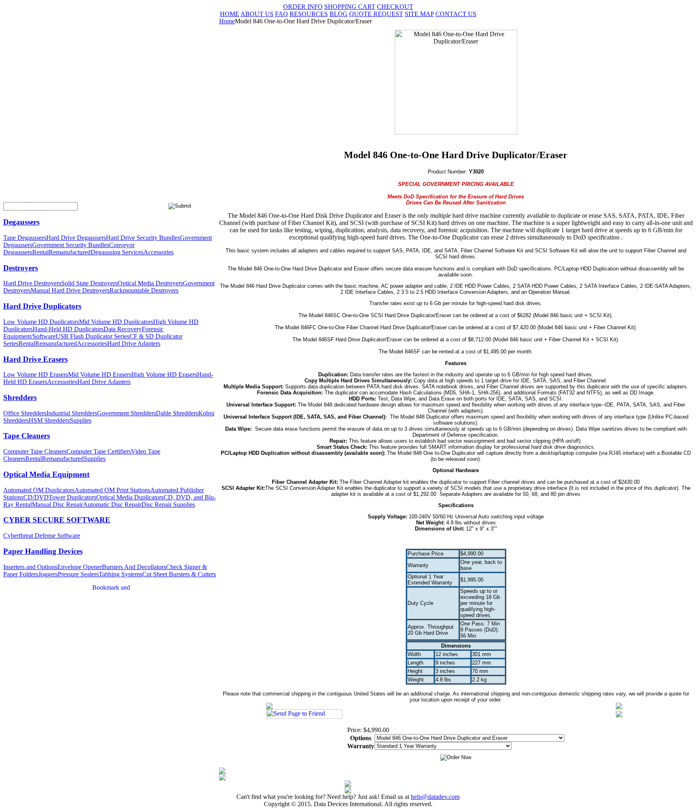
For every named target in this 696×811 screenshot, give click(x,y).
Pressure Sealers (78, 574)
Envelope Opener (79, 566)
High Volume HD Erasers (164, 374)
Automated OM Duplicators (39, 490)
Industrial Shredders (71, 413)
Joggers (48, 574)
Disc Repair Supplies (168, 504)
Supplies (80, 420)
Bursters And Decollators (134, 566)
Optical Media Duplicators (130, 497)
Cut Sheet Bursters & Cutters (179, 574)
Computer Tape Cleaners (34, 451)
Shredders (20, 397)
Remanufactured (70, 252)
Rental (40, 252)
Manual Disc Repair (57, 504)
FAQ (281, 13)
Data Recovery (123, 329)
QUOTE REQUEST (376, 13)
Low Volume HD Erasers (35, 374)
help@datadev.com (435, 796)
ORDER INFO (303, 6)
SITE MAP (419, 13)
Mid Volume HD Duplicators (116, 321)
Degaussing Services (117, 252)
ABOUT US (256, 13)
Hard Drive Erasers (35, 359)
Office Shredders (24, 413)
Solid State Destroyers (89, 283)
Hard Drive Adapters (133, 343)
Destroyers (20, 268)
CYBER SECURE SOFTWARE (56, 520)
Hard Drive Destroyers (32, 283)
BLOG (338, 13)
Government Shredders (126, 413)
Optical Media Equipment (46, 474)
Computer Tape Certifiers (98, 451)
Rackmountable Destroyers (144, 290)
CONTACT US (455, 13)
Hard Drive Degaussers (76, 237)
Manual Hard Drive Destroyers (70, 290)
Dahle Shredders (177, 413)
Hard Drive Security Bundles (143, 237)
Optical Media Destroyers (150, 283)
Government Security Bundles (70, 244)
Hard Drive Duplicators (42, 306)
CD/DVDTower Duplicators (59, 497)
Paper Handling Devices (43, 551)
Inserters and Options (30, 566)
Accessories (158, 252)
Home (227, 21)
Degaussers (21, 222)
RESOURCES (309, 13)
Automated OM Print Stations (112, 490)
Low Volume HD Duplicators (41, 321)
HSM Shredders (49, 420)
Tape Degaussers (24, 237)
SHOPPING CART (349, 6)
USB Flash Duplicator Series (92, 336)
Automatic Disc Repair (112, 504)
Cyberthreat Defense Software (41, 535)
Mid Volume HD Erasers (99, 374)
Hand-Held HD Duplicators (68, 329)
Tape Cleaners (26, 435)
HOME (229, 13)
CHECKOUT (395, 6)
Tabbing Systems (120, 574)
